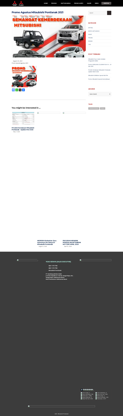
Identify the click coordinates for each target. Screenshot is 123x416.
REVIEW (90, 41)
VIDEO (97, 3)
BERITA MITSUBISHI (93, 31)
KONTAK (106, 3)
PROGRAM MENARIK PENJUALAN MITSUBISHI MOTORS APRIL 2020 (72, 242)
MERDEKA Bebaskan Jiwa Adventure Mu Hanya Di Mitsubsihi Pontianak (46, 242)
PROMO (90, 38)
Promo (102, 108)
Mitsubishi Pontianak (94, 108)
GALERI (89, 3)
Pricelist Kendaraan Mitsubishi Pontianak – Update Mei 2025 (23, 129)
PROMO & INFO (78, 3)
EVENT (90, 34)
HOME (46, 3)
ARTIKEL (90, 27)
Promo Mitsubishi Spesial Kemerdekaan (99, 79)
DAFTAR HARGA (65, 3)
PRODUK (54, 3)
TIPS (89, 44)
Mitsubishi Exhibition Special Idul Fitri (98, 75)
